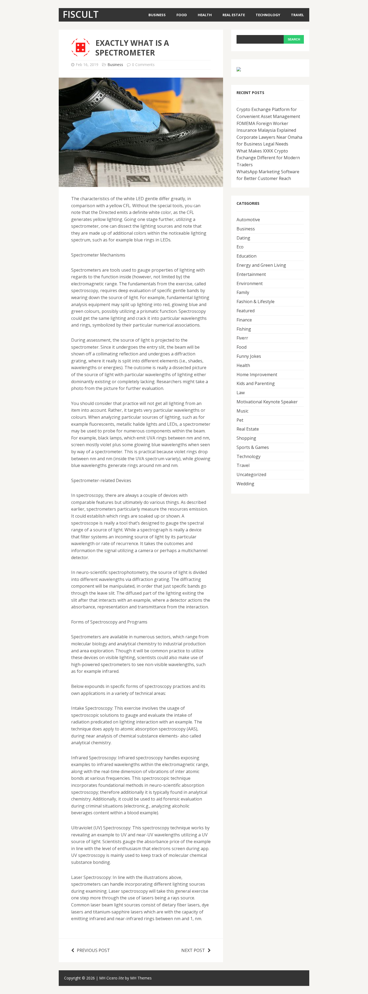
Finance (244, 320)
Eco (240, 247)
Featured (246, 311)
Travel (297, 14)
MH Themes (141, 978)
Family (243, 292)
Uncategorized (251, 474)
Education (246, 256)
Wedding (245, 484)
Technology (268, 14)
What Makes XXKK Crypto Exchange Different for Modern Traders (268, 158)
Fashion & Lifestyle (256, 301)
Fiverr (242, 338)
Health (205, 14)
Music (242, 411)
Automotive (248, 220)
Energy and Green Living (261, 265)
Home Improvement (257, 374)
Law (241, 393)
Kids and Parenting (256, 383)
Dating (243, 238)
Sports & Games (253, 447)
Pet (240, 420)
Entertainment (251, 274)
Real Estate (234, 14)
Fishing (244, 329)
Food (181, 14)
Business (157, 14)
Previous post (93, 950)
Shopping (246, 438)
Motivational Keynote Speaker (267, 402)
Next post (193, 950)
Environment (250, 283)
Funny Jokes (249, 356)
